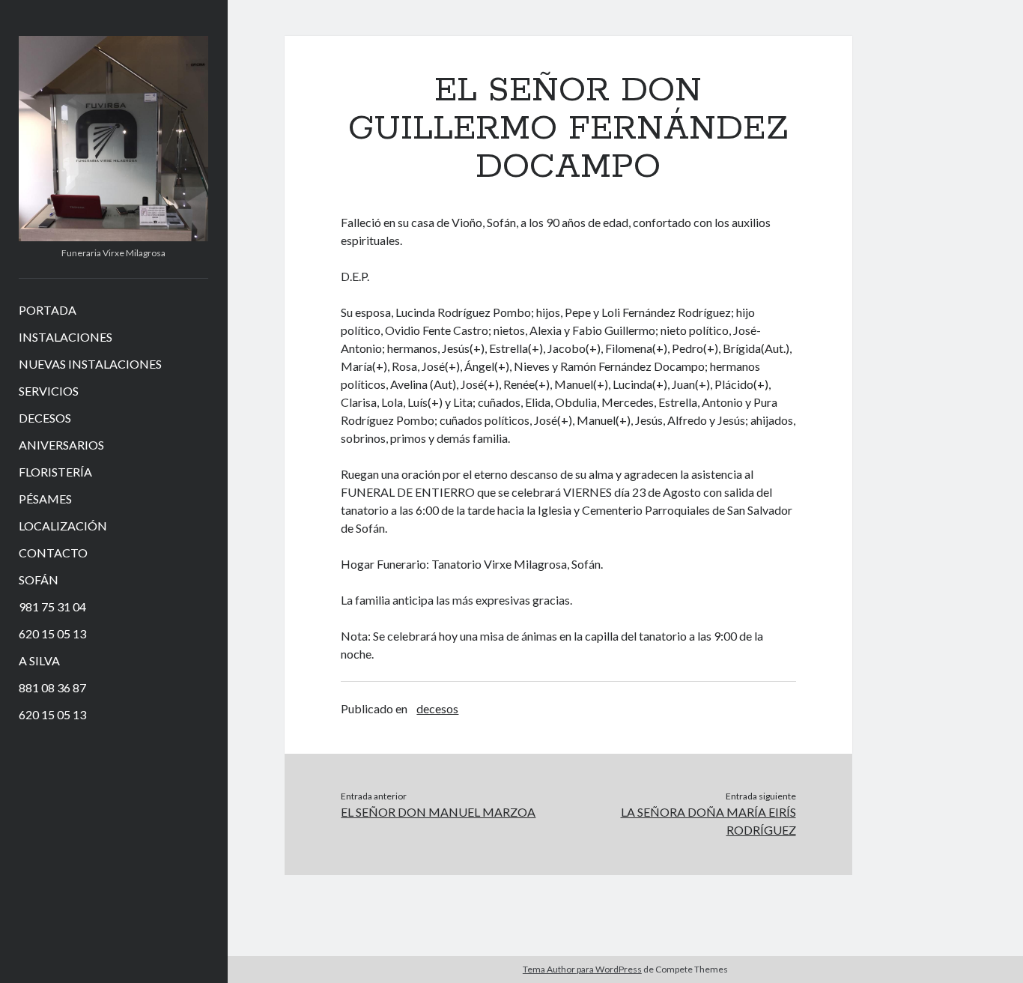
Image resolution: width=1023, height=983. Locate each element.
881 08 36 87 (52, 687)
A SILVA (39, 660)
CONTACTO (53, 552)
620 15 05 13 (52, 633)
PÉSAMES (45, 499)
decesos (437, 708)
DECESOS (45, 418)
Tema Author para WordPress (582, 969)
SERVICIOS (49, 391)
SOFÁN (38, 579)
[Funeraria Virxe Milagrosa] (113, 236)
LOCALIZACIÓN (63, 525)
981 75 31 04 (52, 606)
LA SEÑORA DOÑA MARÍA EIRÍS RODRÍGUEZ (708, 821)
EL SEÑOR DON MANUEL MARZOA (438, 812)
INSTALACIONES (65, 337)
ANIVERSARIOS (61, 445)
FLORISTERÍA (55, 472)
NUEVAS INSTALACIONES (90, 364)
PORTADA (47, 310)
